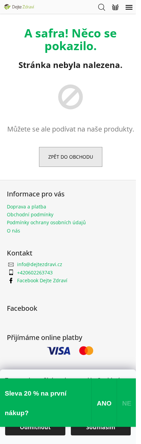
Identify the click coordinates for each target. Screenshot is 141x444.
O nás (13, 230)
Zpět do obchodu (70, 156)
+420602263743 (35, 272)
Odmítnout (35, 427)
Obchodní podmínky (30, 214)
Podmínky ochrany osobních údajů (46, 222)
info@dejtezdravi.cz (39, 264)
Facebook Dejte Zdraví (42, 280)
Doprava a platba (26, 206)
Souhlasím (100, 427)
